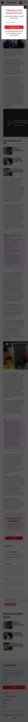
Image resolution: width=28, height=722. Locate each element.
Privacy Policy (14, 35)
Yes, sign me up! (14, 27)
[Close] (25, 7)
